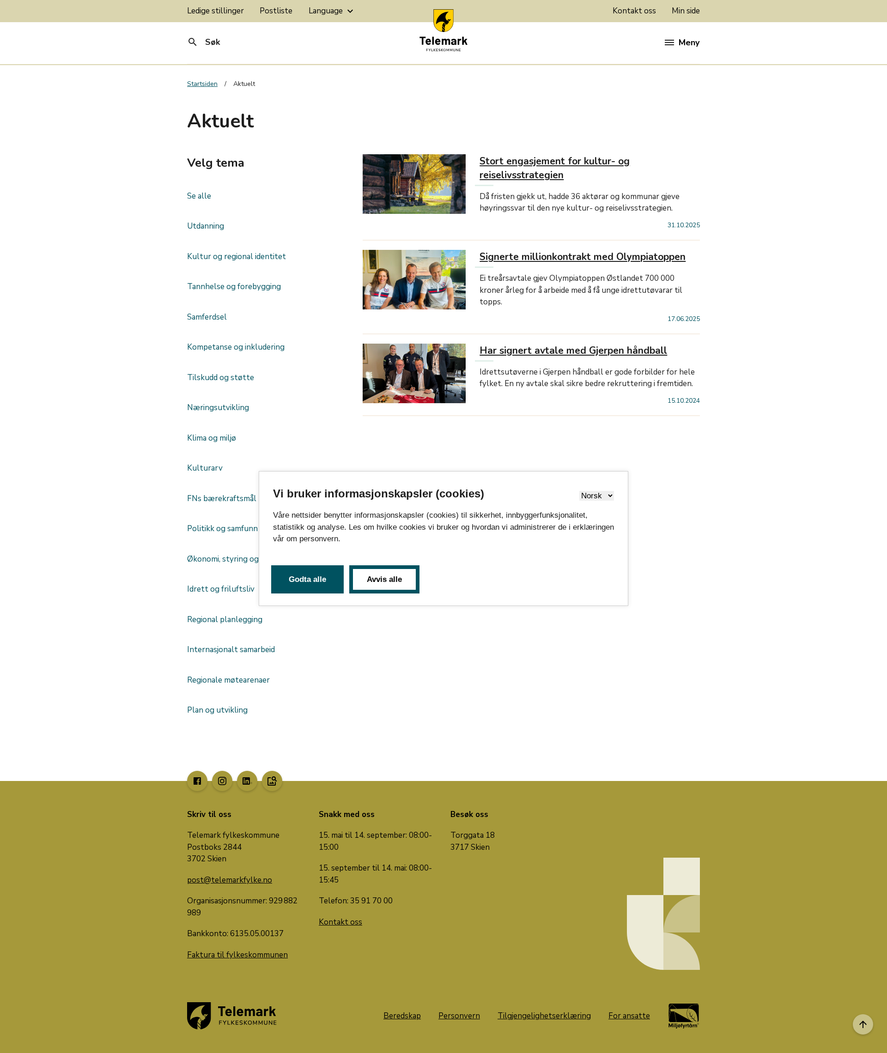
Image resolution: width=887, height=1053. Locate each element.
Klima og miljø (211, 438)
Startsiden (202, 83)
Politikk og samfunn (222, 528)
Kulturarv (205, 468)
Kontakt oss (634, 11)
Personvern (459, 1016)
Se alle (199, 196)
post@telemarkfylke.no (229, 880)
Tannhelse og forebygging (234, 286)
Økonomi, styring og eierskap (238, 559)
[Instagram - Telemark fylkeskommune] (222, 781)
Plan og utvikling (217, 710)
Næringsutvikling (218, 407)
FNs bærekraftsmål (221, 498)
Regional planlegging (224, 619)
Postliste (276, 11)
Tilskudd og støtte (220, 377)
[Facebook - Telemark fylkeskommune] (197, 781)
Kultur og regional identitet (236, 256)
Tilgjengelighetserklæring (544, 1016)
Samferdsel (207, 317)
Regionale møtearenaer (228, 680)
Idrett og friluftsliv (221, 589)
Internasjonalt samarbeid (231, 649)
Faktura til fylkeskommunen (237, 955)
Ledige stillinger (215, 11)
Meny (689, 42)
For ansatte (629, 1016)
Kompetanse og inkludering (236, 347)
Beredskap (402, 1016)
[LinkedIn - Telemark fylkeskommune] (247, 781)
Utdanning (205, 226)
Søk (203, 42)
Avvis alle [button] (384, 579)
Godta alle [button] (307, 579)
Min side (686, 11)
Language (332, 11)
